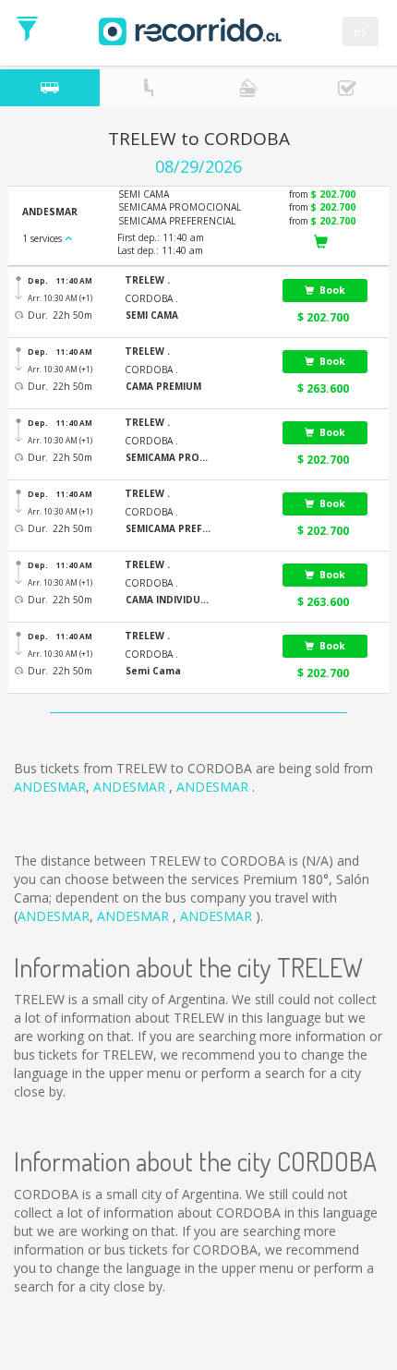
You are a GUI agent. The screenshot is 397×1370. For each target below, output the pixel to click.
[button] (192, 280)
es (360, 31)
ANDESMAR (50, 786)
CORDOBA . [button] (151, 298)
